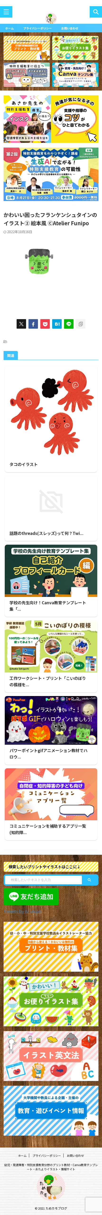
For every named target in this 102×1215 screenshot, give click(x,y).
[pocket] (45, 324)
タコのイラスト (23, 464)
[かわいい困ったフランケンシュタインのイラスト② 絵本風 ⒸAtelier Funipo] (57, 324)
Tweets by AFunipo (22, 911)
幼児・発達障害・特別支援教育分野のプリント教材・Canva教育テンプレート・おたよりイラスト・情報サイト (51, 1167)
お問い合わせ (69, 28)
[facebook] (33, 324)
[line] (69, 324)
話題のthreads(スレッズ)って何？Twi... (46, 533)
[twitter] (21, 324)
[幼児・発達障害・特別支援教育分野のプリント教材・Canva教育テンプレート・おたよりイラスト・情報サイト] (51, 21)
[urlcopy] (80, 324)
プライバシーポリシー (37, 28)
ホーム (9, 28)
